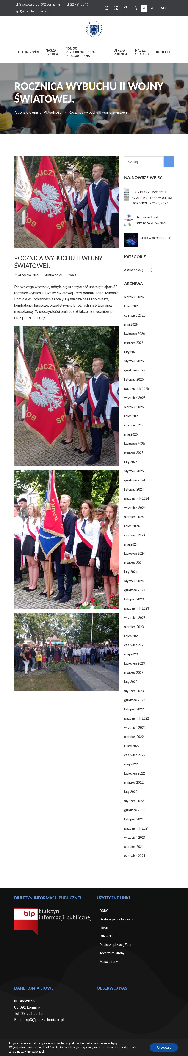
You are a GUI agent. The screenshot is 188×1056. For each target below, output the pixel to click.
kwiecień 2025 (134, 443)
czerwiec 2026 (134, 315)
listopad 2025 (134, 379)
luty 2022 (131, 792)
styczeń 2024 (134, 581)
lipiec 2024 (132, 526)
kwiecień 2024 (134, 553)
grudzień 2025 (134, 370)
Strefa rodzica (120, 52)
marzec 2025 (134, 453)
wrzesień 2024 (135, 508)
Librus (104, 928)
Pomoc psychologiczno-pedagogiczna (80, 52)
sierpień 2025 (134, 407)
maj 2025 (131, 434)
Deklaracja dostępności (116, 919)
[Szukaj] (169, 161)
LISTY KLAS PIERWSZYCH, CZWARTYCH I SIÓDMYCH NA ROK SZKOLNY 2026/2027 (152, 198)
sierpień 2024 (134, 517)
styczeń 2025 (134, 471)
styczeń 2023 (134, 691)
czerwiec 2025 (134, 425)
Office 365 (107, 936)
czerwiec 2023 (134, 645)
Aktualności (28, 52)
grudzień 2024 (134, 480)
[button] (106, 8)
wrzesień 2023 (135, 617)
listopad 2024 (134, 489)
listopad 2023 (134, 599)
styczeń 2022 (134, 801)
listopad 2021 (134, 819)
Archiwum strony (112, 953)
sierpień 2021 (134, 847)
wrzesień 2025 (135, 398)
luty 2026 (131, 352)
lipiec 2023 (132, 636)
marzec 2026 (134, 343)
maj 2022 (131, 764)
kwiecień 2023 (134, 663)
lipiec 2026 (132, 306)
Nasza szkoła (52, 52)
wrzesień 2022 (135, 727)
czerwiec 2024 (134, 535)
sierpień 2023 (134, 627)
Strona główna (26, 112)
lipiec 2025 (132, 416)
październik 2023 (136, 608)
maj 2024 (131, 544)
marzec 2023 (134, 672)
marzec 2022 (134, 782)
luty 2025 (131, 462)
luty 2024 (131, 572)
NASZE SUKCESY (142, 52)
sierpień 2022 (134, 737)
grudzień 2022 (134, 700)
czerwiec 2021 (134, 856)
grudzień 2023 (134, 590)
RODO (104, 911)
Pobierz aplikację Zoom (116, 945)
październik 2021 (136, 828)
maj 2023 (131, 654)
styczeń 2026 (134, 361)
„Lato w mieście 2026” (156, 238)
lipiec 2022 (132, 746)
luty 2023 (131, 682)
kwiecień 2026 (134, 334)
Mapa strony (109, 961)
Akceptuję (164, 1047)
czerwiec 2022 (134, 755)
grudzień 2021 (134, 810)
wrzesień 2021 (135, 837)
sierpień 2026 (134, 297)
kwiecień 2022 (134, 773)
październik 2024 (136, 498)
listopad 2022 (134, 709)
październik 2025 (136, 388)
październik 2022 (136, 718)
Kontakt (163, 52)
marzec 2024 (134, 563)
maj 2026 (131, 324)
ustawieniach (36, 1051)
